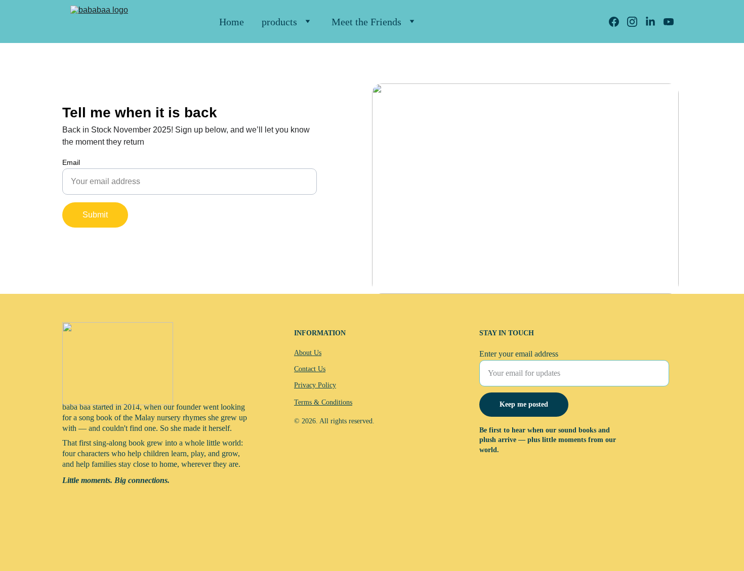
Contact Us (309, 369)
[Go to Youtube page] (669, 22)
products (279, 21)
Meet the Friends (366, 21)
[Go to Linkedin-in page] (654, 22)
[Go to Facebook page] (618, 22)
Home (231, 21)
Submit (95, 214)
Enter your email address (518, 353)
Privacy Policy (315, 385)
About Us (307, 353)
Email (71, 162)
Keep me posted (524, 404)
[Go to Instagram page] (636, 22)
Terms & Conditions (323, 402)
